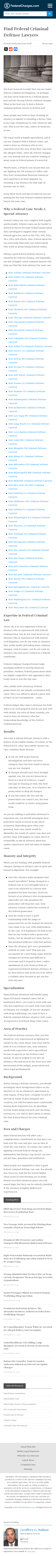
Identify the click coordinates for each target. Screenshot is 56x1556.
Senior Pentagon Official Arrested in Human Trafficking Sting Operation (27, 1294)
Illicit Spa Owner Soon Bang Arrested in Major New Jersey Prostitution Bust (28, 1210)
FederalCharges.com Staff (19, 43)
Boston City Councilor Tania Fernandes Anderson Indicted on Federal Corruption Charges (25, 1364)
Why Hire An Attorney (28, 1455)
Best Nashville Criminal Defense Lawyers (30, 480)
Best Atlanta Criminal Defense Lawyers (29, 272)
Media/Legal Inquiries (28, 1451)
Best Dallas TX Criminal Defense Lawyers (30, 346)
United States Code (11, 1399)
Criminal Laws (28, 1464)
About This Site (28, 1446)
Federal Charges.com (22, 5)
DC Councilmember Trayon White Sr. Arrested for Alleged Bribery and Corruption (28, 1329)
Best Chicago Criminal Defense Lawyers (29, 317)
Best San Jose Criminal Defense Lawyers (29, 574)
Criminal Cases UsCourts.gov (16, 1426)
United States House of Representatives (20, 1404)
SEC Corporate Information (15, 1409)
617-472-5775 (30, 1551)
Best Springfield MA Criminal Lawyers (28, 586)
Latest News (28, 1460)
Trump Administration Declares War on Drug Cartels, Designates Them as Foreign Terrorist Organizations (28, 1277)
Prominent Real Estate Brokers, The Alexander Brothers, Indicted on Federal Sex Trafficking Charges (27, 1311)
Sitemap (28, 1469)
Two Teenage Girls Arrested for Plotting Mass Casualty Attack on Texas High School (27, 1226)
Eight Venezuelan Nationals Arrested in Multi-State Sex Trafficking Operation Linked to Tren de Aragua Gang (28, 1258)
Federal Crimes (10, 1420)
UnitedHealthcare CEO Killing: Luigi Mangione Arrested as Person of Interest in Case (26, 1345)
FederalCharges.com (26, 1507)
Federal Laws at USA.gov (14, 1415)
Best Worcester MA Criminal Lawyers (28, 607)
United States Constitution (14, 1393)
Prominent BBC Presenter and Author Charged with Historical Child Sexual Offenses (28, 1242)
